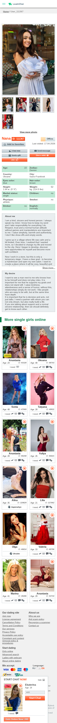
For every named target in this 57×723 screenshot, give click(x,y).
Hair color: (35, 180)
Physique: (8, 199)
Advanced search (10, 654)
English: (34, 206)
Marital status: (10, 193)
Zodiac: (34, 168)
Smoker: (34, 199)
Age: (5, 168)
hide (40, 680)
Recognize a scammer (39, 622)
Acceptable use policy (12, 635)
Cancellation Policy (11, 622)
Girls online (7, 651)
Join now (6, 616)
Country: (7, 174)
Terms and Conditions (12, 625)
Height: (7, 187)
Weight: (34, 187)
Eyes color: (9, 180)
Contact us (34, 625)
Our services (8, 629)
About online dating (11, 661)
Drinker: (7, 206)
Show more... (48, 268)
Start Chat (35, 698)
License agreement (11, 619)
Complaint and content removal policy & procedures (13, 640)
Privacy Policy (9, 632)
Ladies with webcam (12, 657)
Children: (34, 193)
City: (32, 174)
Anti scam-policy (36, 619)
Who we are (34, 616)
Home (6, 11)
